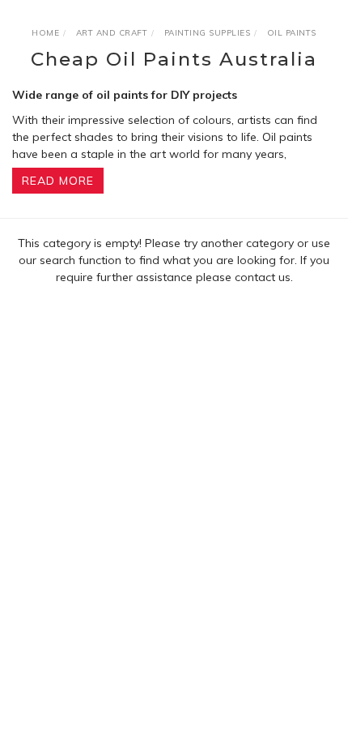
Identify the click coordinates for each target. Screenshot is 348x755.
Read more (58, 180)
